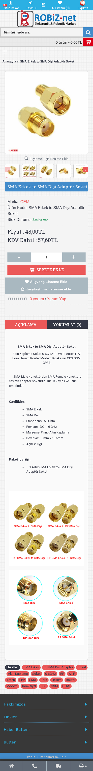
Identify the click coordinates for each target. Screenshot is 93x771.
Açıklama (25, 324)
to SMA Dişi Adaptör (58, 667)
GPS (43, 686)
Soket (82, 667)
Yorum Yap (56, 299)
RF (62, 674)
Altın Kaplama (18, 674)
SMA (32, 680)
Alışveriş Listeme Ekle (48, 282)
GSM (54, 686)
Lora (44, 680)
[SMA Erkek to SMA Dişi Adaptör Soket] (46, 112)
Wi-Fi (72, 674)
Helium (57, 680)
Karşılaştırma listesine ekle (48, 289)
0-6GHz (50, 674)
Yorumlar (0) (67, 324)
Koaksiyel (29, 686)
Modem (12, 686)
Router (70, 680)
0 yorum (37, 299)
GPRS (66, 686)
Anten (10, 680)
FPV (22, 680)
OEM (24, 202)
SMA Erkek (31, 667)
